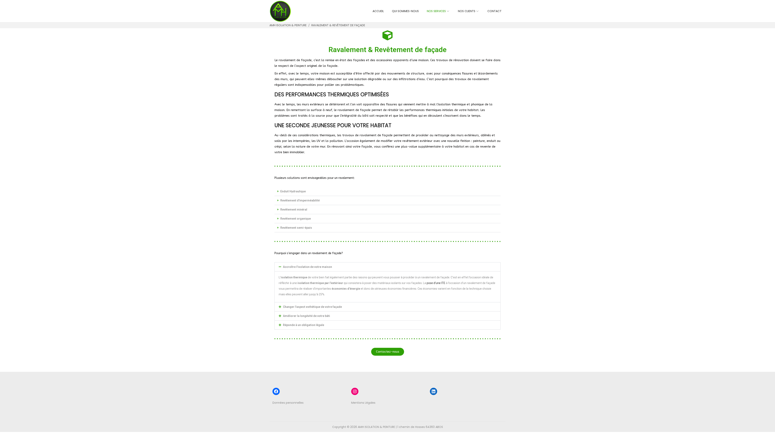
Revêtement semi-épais (296, 227)
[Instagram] (354, 391)
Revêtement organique (295, 218)
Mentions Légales (363, 403)
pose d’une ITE (436, 283)
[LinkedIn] (433, 391)
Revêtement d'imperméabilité (300, 200)
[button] (387, 191)
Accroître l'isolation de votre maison (307, 266)
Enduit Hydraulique (293, 191)
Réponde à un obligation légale (303, 325)
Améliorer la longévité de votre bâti (306, 316)
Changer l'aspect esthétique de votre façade (312, 306)
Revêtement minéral (293, 209)
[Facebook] (276, 391)
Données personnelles (288, 403)
